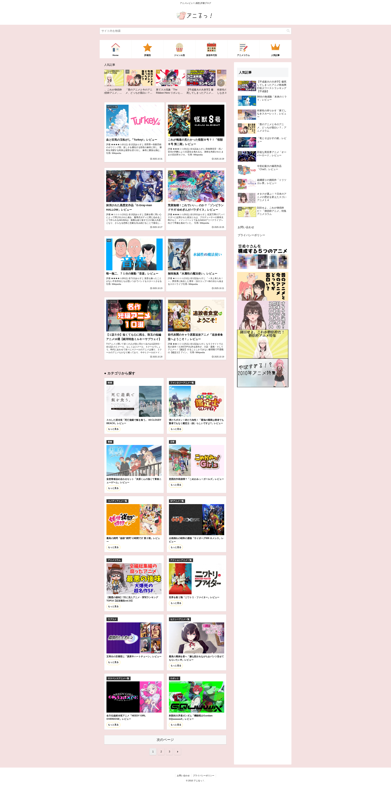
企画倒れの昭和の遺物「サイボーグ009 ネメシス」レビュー (196, 540)
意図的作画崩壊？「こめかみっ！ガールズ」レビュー (196, 479)
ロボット (174, 678)
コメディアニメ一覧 (117, 501)
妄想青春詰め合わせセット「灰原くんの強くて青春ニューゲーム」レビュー (133, 481)
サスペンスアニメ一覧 (118, 678)
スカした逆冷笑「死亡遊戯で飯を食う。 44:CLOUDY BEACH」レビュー (133, 422)
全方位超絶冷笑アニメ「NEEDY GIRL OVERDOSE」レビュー (126, 717)
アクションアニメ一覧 (181, 560)
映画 (110, 383)
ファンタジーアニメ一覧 (182, 383)
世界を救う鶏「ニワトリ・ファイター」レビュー (194, 597)
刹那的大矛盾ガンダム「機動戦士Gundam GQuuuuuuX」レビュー (190, 717)
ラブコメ (112, 619)
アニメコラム (114, 560)
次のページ (165, 740)
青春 (110, 442)
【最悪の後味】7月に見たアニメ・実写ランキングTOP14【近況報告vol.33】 (132, 599)
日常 (172, 442)
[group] (119, 83)
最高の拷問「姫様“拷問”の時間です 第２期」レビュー (133, 540)
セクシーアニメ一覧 (180, 619)
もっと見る (113, 429)
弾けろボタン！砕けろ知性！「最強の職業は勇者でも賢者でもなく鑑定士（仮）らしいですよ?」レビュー (196, 422)
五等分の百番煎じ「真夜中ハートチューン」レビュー (133, 656)
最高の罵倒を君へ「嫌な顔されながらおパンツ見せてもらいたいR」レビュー (196, 658)
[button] (288, 31)
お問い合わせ (246, 227)
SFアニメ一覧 (177, 501)
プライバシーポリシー (251, 235)
